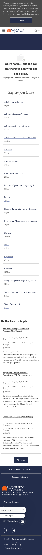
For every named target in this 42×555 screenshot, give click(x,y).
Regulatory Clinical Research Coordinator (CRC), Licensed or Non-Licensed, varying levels (17, 374)
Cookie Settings (27, 14)
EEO (6, 545)
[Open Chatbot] (22, 521)
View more (21, 460)
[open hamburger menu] (3, 30)
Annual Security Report (13, 548)
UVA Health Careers (11, 502)
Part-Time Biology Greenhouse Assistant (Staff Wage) (16, 330)
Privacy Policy (16, 545)
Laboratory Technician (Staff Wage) (18, 417)
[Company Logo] (15, 30)
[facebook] (6, 530)
